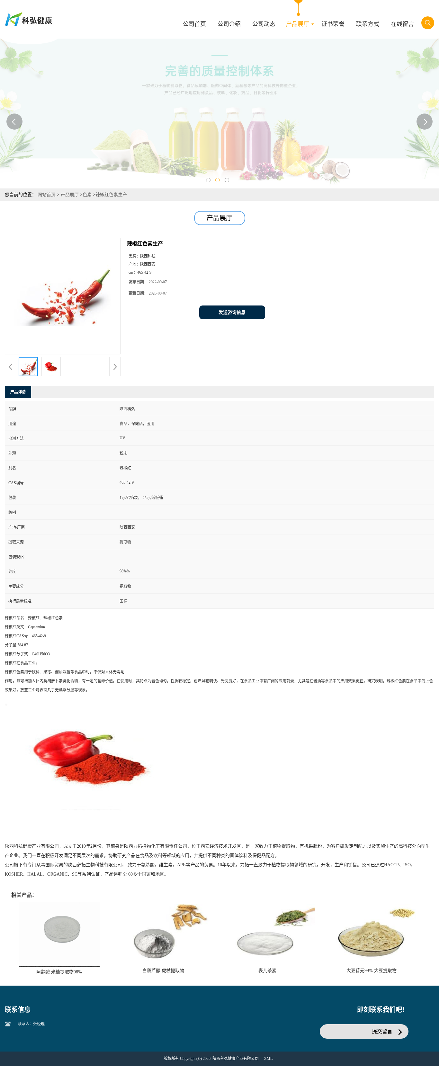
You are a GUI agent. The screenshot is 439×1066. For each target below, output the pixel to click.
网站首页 (47, 194)
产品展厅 (70, 194)
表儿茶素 (267, 970)
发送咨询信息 (232, 312)
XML (268, 1058)
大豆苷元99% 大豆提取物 (371, 970)
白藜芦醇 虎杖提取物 (163, 970)
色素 (87, 194)
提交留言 (382, 1031)
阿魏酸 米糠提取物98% (59, 972)
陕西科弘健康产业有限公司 (235, 1058)
